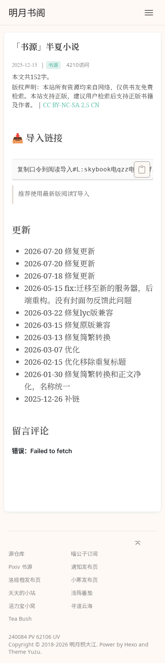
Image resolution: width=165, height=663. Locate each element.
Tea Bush (20, 618)
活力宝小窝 (21, 606)
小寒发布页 (84, 579)
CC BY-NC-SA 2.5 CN (71, 105)
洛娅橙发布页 (24, 579)
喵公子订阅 (84, 553)
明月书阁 (26, 12)
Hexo (130, 644)
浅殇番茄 (81, 593)
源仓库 (16, 553)
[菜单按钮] (149, 13)
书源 (53, 65)
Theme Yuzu (24, 651)
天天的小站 (21, 593)
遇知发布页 (84, 566)
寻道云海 (81, 606)
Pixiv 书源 (20, 566)
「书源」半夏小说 (45, 46)
